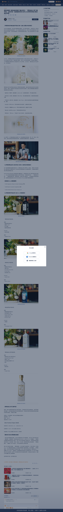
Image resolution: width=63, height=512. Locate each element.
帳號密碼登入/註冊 (32, 260)
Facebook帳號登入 (33, 256)
